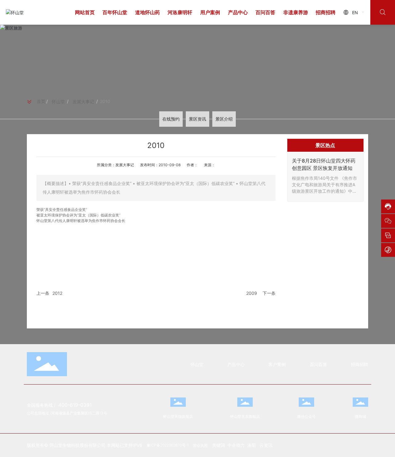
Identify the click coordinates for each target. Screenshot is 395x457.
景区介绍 (224, 118)
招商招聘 (325, 12)
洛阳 (251, 445)
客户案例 (277, 364)
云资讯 (267, 445)
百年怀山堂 (114, 12)
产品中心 (238, 12)
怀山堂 (58, 101)
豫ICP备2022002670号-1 (168, 445)
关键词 (219, 445)
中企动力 (236, 445)
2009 (251, 293)
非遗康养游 (295, 12)
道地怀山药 (147, 12)
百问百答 (265, 12)
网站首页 (85, 12)
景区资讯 (197, 118)
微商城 (360, 416)
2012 (57, 293)
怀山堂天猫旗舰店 (178, 416)
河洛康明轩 (180, 12)
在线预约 (171, 118)
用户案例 (210, 12)
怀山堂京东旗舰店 (245, 416)
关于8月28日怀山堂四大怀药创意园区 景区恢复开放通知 (324, 164)
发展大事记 (83, 101)
